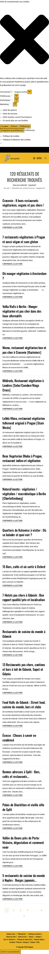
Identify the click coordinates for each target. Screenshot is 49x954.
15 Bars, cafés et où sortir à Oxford (23, 566)
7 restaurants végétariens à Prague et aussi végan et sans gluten (23, 239)
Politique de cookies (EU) (24, 939)
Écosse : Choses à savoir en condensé (19, 737)
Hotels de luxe (22, 936)
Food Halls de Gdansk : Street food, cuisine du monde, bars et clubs (23, 704)
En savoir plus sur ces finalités (15, 120)
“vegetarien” (28, 188)
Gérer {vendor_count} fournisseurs (17, 117)
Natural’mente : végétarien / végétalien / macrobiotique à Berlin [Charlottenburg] (24, 493)
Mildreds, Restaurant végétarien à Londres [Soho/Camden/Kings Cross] (23, 385)
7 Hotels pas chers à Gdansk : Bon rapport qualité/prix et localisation (23, 597)
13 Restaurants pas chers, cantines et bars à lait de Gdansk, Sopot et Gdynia (23, 669)
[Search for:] (44, 158)
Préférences (25, 126)
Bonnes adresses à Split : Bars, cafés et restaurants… (21, 774)
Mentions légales (39, 939)
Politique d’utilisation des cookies (16, 140)
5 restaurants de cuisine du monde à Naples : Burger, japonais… (23, 878)
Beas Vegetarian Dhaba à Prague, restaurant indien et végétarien (22, 458)
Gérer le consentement (10, 952)
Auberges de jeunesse (35, 934)
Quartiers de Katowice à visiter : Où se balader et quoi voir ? (24, 532)
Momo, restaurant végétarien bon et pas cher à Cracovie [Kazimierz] (24, 350)
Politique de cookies (11, 136)
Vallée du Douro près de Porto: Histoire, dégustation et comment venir (23, 842)
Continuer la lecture (12, 227)
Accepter (4, 126)
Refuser (14, 126)
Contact (31, 936)
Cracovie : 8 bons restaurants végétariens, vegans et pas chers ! (23, 203)
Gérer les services (10, 114)
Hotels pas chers (11, 936)
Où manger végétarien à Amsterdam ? (24, 276)
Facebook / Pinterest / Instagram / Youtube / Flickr (24, 942)
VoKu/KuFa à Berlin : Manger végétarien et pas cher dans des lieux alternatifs (21, 311)
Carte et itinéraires (9, 939)
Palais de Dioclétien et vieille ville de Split (23, 807)
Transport (38, 936)
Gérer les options (10, 110)
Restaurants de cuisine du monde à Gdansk (23, 634)
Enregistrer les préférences (12, 130)
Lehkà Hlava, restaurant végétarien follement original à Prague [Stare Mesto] (23, 423)
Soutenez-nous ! (11, 934)
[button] (24, 40)
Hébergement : (22, 934)
